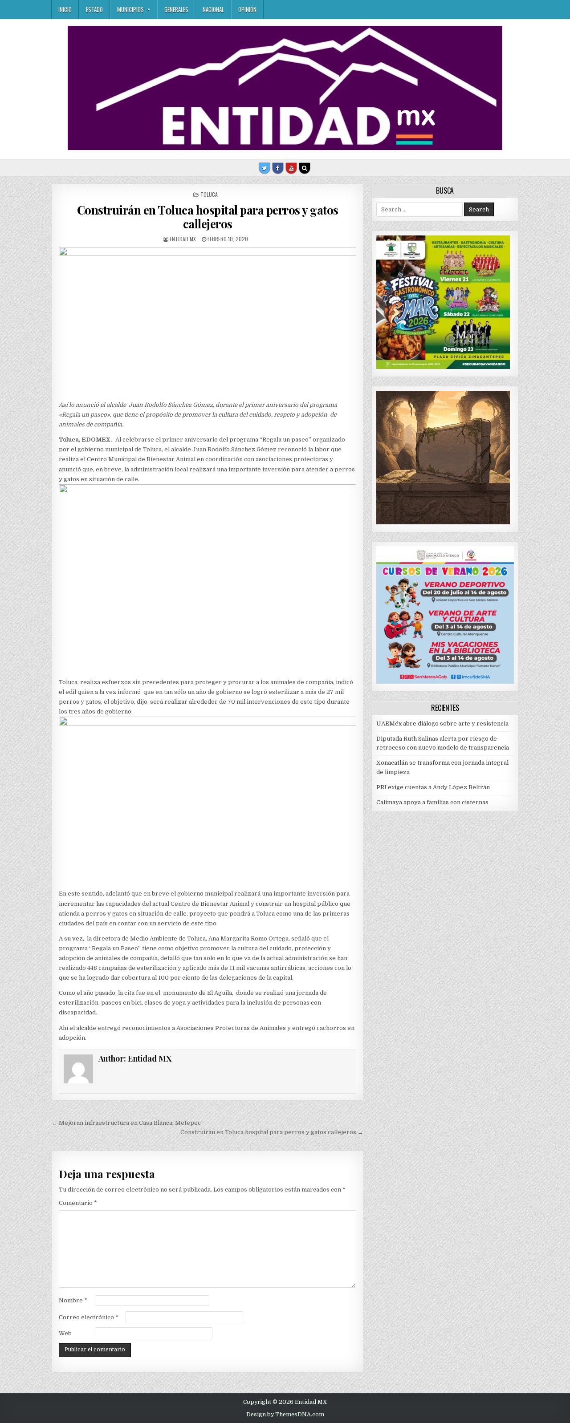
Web (65, 1333)
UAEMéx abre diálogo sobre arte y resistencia (442, 723)
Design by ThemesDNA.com (285, 1414)
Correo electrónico (88, 1317)
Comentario (78, 1203)
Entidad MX (183, 239)
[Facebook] (278, 168)
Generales (176, 9)
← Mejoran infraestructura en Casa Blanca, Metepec (126, 1122)
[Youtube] (291, 168)
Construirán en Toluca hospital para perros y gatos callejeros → (271, 1132)
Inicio (65, 9)
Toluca (209, 194)
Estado (94, 9)
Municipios (130, 9)
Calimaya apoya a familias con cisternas (432, 802)
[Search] (304, 168)
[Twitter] (264, 168)
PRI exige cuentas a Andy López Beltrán (433, 787)
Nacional (213, 9)
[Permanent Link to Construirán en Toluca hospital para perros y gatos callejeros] (207, 321)
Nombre (73, 1300)
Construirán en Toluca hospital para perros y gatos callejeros (207, 216)
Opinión (247, 9)
